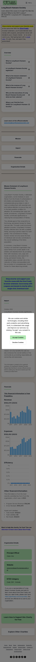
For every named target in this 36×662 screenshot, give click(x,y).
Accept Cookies (18, 337)
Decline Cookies (18, 342)
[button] (18, 331)
